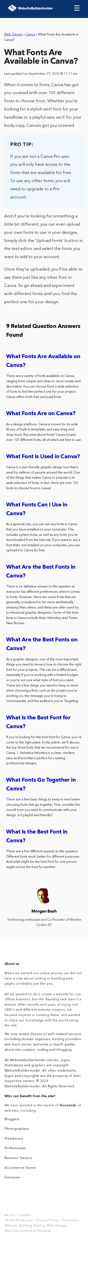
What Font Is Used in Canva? (43, 457)
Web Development (20, 1231)
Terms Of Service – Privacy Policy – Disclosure (42, 1220)
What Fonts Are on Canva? (41, 414)
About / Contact (18, 1215)
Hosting (39, 1225)
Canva (30, 34)
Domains (44, 1231)
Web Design (13, 34)
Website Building (18, 1225)
